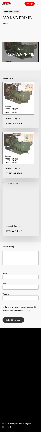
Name (5, 273)
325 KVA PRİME (21, 52)
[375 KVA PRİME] (21, 105)
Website (6, 294)
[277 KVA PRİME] (21, 209)
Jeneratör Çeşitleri (11, 11)
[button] (38, 4)
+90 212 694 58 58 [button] (9, 409)
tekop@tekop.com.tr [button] (11, 412)
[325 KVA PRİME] (21, 155)
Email (5, 283)
